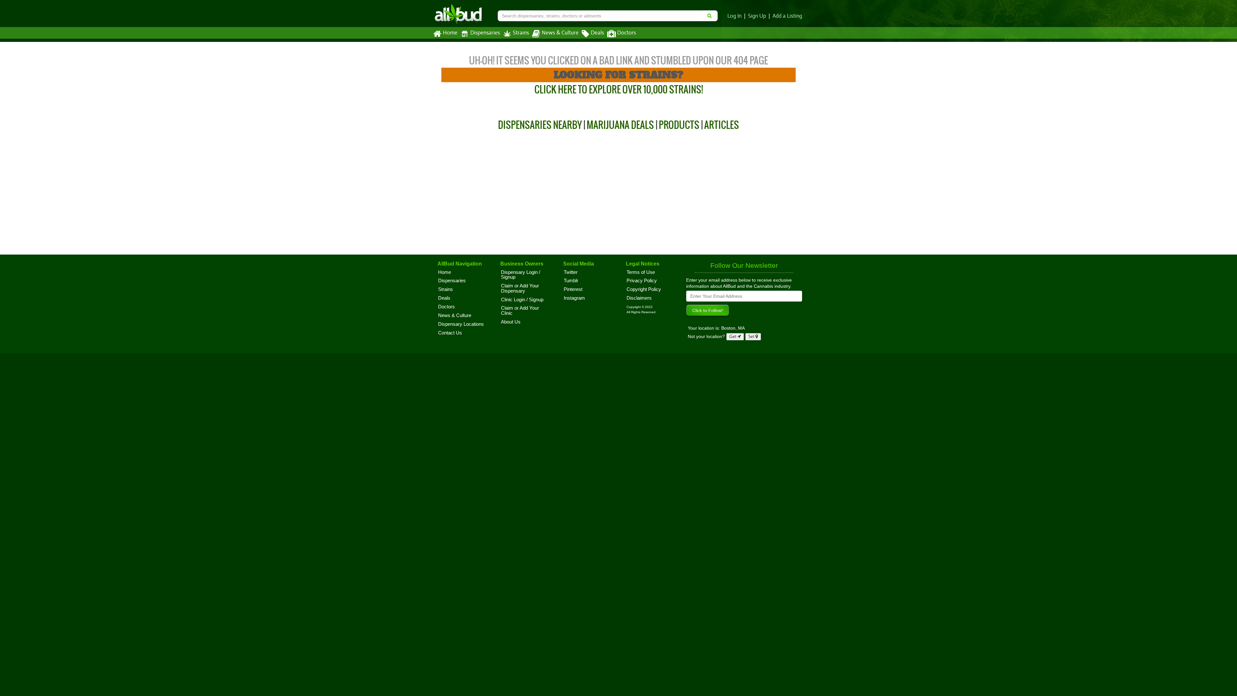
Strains (521, 33)
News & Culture (560, 33)
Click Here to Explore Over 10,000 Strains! (618, 89)
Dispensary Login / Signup (520, 275)
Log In (734, 16)
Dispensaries (485, 33)
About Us (511, 321)
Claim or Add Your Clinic (520, 310)
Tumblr (571, 280)
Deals (597, 33)
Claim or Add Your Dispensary (520, 288)
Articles (721, 125)
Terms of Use (641, 272)
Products (679, 125)
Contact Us (450, 332)
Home (450, 33)
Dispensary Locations (461, 324)
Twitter (571, 272)
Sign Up (757, 16)
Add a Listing (787, 16)
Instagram (574, 298)
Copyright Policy (644, 289)
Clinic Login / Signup (522, 299)
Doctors (626, 33)
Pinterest (573, 289)
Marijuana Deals (620, 125)
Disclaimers (639, 298)
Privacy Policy (642, 280)
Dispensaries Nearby (540, 125)
